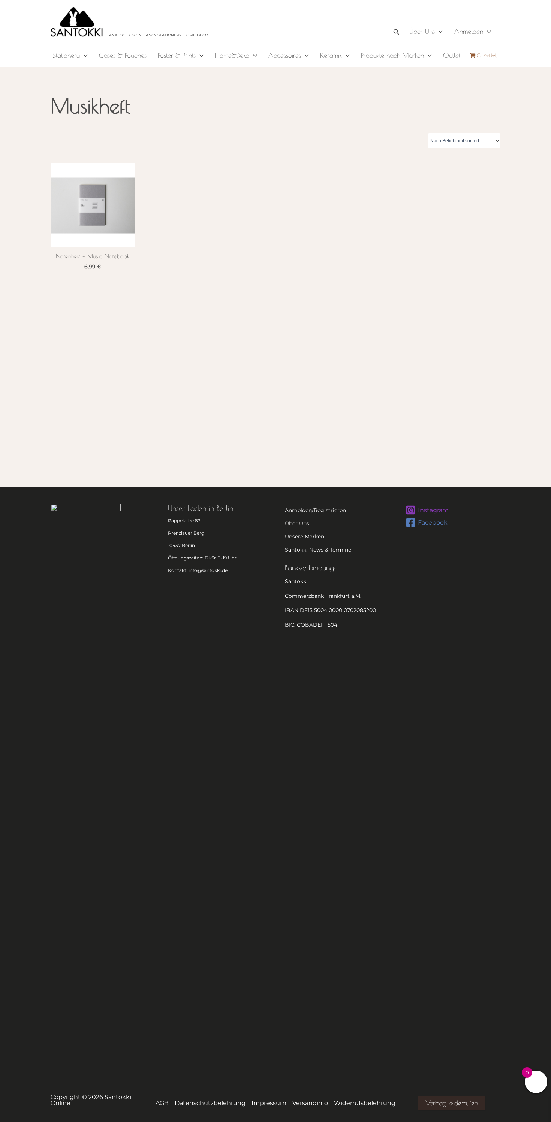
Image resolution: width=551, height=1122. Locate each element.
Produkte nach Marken (392, 55)
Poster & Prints (177, 55)
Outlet (451, 55)
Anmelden (468, 31)
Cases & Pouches (123, 55)
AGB (162, 1103)
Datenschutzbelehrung (210, 1103)
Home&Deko (232, 55)
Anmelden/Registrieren (315, 510)
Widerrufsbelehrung (364, 1103)
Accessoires (284, 55)
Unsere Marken (304, 536)
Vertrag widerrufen (451, 1103)
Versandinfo (310, 1103)
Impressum (269, 1103)
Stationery (66, 55)
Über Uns (422, 31)
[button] (396, 22)
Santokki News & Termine (318, 549)
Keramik (331, 55)
